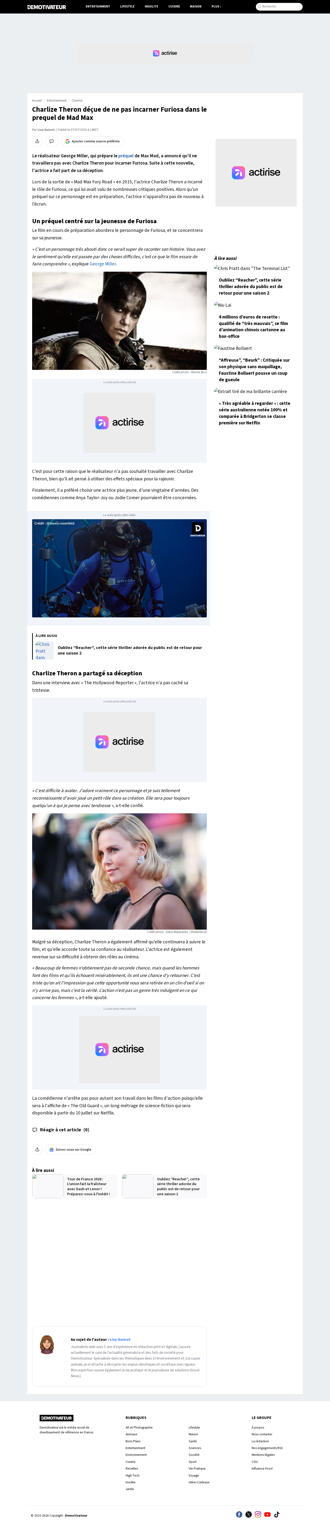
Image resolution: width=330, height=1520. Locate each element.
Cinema (77, 100)
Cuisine (174, 6)
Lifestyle (127, 6)
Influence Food (262, 1468)
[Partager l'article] (37, 141)
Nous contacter (262, 1434)
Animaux (131, 1434)
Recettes (132, 1468)
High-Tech (132, 1475)
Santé (193, 1441)
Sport (192, 1461)
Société (194, 1454)
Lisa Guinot (46, 129)
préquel (126, 155)
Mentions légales (263, 1454)
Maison (195, 6)
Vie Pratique (197, 1468)
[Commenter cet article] (51, 141)
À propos (258, 1427)
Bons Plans (133, 1441)
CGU (255, 1461)
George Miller (103, 264)
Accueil (37, 100)
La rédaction (260, 1441)
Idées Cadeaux (199, 1482)
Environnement (136, 1454)
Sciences (195, 1448)
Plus (215, 6)
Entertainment (98, 6)
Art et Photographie (139, 1427)
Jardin (130, 1489)
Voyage (194, 1475)
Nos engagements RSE (267, 1448)
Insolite (151, 6)
